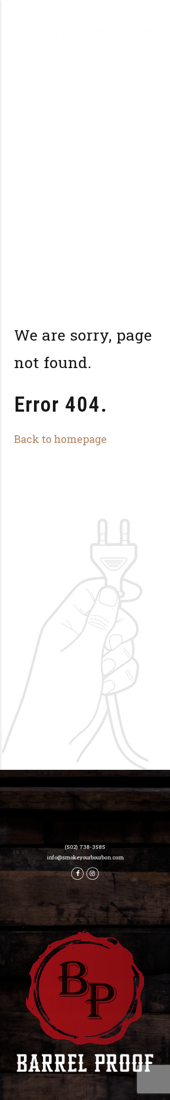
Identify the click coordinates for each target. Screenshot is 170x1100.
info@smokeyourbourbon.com (85, 857)
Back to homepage (60, 439)
